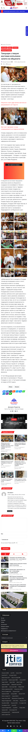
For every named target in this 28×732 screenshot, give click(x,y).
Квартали (16, 691)
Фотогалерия (13, 709)
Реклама (3, 620)
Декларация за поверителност (8, 630)
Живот (19, 682)
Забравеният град (16, 684)
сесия (17, 387)
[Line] (10, 394)
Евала (12, 682)
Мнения (22, 693)
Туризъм (5, 709)
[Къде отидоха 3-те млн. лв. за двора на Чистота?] (21, 474)
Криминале (5, 693)
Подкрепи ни (4, 628)
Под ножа (14, 703)
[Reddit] (13, 391)
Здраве (4, 686)
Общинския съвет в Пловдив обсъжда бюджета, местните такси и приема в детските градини (7, 445)
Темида (22, 707)
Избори (21, 686)
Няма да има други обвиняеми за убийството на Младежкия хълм (18, 586)
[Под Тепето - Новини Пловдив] (14, 8)
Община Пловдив (6, 50)
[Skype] (16, 391)
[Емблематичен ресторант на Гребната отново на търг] (7, 456)
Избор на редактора (7, 689)
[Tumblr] (10, 391)
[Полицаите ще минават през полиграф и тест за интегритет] (4, 559)
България (12, 675)
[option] (14, 421)
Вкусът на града (16, 677)
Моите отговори (6, 696)
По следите (22, 703)
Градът (5, 682)
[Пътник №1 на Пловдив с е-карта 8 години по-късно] (7, 474)
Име (2, 533)
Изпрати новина (5, 626)
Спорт (14, 705)
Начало (4, 44)
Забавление (5, 684)
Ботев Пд (4, 675)
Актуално (8, 44)
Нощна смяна (6, 698)
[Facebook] (3, 391)
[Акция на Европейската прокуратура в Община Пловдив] (21, 438)
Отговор (10, 511)
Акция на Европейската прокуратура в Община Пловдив (20, 444)
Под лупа (23, 700)
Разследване (6, 705)
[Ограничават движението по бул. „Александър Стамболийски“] (4, 571)
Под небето (5, 703)
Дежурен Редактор (6, 61)
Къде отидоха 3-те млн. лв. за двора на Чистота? (20, 479)
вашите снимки (6, 714)
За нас (2, 618)
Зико (11, 387)
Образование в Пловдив (18, 698)
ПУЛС (15, 700)
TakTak (2, 622)
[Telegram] (3, 394)
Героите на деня (13, 679)
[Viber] (7, 394)
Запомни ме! (5, 539)
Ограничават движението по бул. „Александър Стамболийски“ (14, 423)
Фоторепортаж (6, 712)
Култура (14, 693)
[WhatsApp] (23, 391)
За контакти (4, 624)
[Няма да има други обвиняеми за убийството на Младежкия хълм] (4, 586)
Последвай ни (14, 650)
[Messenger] (20, 391)
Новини (16, 47)
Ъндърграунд (15, 712)
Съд (15, 707)
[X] (14, 411)
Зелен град (12, 686)
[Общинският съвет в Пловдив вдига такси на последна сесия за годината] (21, 456)
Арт (12, 672)
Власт (10, 47)
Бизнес (19, 672)
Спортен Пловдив (6, 707)
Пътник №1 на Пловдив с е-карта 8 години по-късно (7, 480)
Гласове (23, 679)
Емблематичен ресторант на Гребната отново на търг (7, 463)
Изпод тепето (18, 689)
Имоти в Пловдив (6, 691)
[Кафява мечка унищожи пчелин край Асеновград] (4, 565)
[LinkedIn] (7, 391)
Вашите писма (6, 677)
